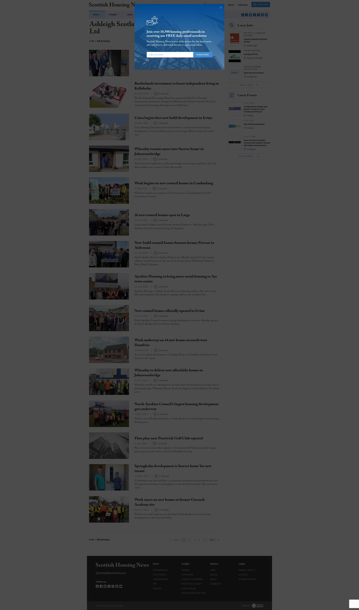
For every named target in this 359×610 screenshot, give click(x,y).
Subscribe (203, 54)
